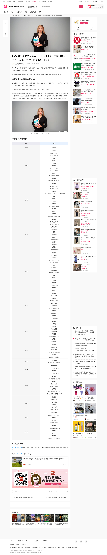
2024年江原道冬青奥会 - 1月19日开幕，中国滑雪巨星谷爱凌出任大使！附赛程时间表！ (43, 15)
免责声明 (36, 541)
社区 (39, 1)
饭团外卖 (75, 547)
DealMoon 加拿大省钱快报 (13, 6)
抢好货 (14, 1)
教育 (40, 12)
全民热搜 (34, 1)
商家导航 (28, 1)
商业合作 (28, 541)
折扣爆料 (50, 1)
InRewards (68, 547)
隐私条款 (24, 544)
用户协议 (18, 544)
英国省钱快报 (26, 547)
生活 (16, 15)
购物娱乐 (19, 12)
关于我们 (12, 541)
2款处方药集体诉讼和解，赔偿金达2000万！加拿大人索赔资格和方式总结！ (66, 497)
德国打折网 (43, 547)
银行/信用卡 (21, 1)
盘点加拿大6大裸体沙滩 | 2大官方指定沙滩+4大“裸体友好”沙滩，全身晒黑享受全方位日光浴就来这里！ (85, 332)
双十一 (58, 547)
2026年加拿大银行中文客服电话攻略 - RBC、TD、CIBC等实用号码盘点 (85, 367)
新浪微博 (76, 541)
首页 (4, 1)
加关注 (84, 23)
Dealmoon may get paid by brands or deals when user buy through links (26, 552)
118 (91, 27)
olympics (20, 454)
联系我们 (87, 1)
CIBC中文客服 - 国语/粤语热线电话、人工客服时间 (85, 362)
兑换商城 (44, 1)
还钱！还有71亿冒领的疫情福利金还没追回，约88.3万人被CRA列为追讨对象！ (33, 497)
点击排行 (9, 1)
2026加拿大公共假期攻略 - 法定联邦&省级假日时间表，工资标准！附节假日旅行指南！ (85, 373)
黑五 (63, 547)
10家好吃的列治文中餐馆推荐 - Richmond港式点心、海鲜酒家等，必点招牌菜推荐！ (85, 356)
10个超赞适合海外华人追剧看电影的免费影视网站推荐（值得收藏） (85, 344)
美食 (12, 12)
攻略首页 (12, 15)
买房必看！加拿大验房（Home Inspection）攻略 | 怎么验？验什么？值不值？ (85, 349)
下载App (95, 1)
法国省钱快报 (35, 547)
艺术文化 (20, 15)
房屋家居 (33, 12)
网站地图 (12, 544)
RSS (86, 541)
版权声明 (45, 541)
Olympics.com (18, 447)
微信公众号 (81, 541)
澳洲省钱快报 (51, 547)
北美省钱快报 (18, 547)
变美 (26, 12)
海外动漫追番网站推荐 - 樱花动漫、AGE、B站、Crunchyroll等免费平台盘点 (85, 339)
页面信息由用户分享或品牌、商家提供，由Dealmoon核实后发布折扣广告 (26, 550)
